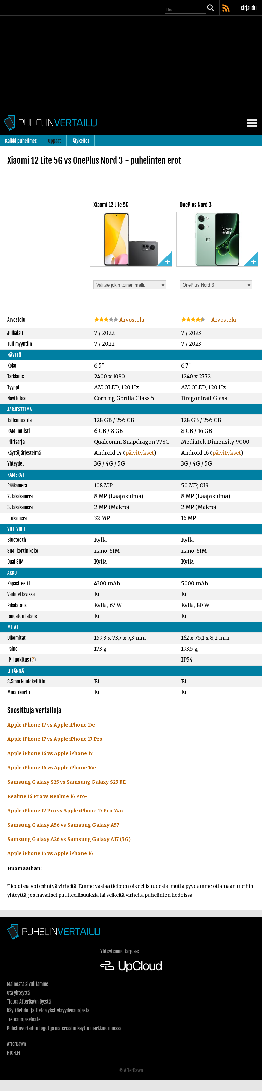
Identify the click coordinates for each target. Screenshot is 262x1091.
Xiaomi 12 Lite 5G (110, 204)
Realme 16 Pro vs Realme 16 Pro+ (47, 796)
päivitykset (139, 453)
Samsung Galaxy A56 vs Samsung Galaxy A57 (63, 825)
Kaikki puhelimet (21, 141)
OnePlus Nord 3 (196, 204)
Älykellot (81, 141)
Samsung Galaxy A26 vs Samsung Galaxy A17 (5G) (69, 839)
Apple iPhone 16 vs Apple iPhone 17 (50, 753)
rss (226, 8)
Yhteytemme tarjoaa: (119, 951)
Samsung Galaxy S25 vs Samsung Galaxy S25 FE (66, 782)
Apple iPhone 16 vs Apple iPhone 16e (51, 768)
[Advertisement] (131, 63)
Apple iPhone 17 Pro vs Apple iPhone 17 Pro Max (65, 811)
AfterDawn (16, 1044)
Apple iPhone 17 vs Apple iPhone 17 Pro (54, 739)
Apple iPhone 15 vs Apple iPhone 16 (50, 853)
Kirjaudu (249, 8)
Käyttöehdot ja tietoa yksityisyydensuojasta (48, 1010)
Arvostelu (131, 319)
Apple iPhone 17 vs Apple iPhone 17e (51, 725)
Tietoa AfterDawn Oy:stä (29, 1002)
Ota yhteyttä (18, 993)
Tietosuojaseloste (23, 1019)
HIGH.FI (13, 1053)
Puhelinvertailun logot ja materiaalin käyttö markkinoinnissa (64, 1028)
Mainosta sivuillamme (27, 984)
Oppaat (54, 141)
